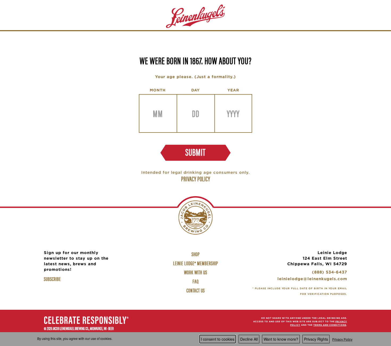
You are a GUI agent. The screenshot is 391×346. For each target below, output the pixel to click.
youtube (209, 322)
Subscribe (52, 279)
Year (233, 90)
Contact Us (195, 290)
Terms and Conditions (329, 325)
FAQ (196, 281)
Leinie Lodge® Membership (195, 263)
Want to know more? (281, 339)
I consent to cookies (217, 339)
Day (195, 90)
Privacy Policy (342, 339)
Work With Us (196, 272)
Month (158, 90)
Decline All (249, 339)
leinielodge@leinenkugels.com (312, 279)
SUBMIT (195, 152)
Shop (196, 254)
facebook (182, 322)
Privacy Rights (316, 339)
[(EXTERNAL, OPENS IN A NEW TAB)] (86, 320)
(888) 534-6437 (329, 272)
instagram (195, 322)
